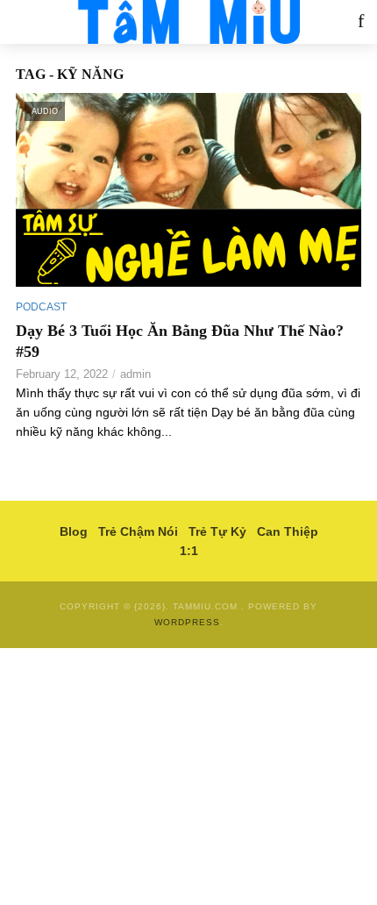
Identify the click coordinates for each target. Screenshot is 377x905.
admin (135, 374)
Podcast (41, 307)
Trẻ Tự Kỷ (217, 531)
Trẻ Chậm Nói (138, 531)
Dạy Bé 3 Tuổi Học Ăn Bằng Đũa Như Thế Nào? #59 (180, 341)
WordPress (187, 622)
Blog (74, 531)
